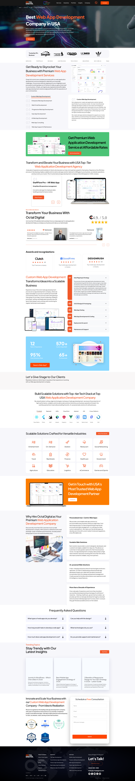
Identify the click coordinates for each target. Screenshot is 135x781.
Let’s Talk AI (47, 2)
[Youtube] (95, 774)
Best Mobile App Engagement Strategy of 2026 (65, 679)
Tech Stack (74, 61)
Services (28, 61)
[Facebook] (89, 774)
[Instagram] (97, 774)
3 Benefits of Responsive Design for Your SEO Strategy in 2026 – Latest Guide (95, 679)
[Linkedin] (100, 774)
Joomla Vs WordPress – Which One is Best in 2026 (39, 678)
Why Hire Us (97, 61)
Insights (80, 3)
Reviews (50, 61)
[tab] (47, 96)
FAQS (107, 61)
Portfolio (73, 3)
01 (35, 179)
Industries (86, 61)
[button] (74, 153)
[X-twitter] (92, 774)
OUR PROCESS (62, 61)
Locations (28, 772)
